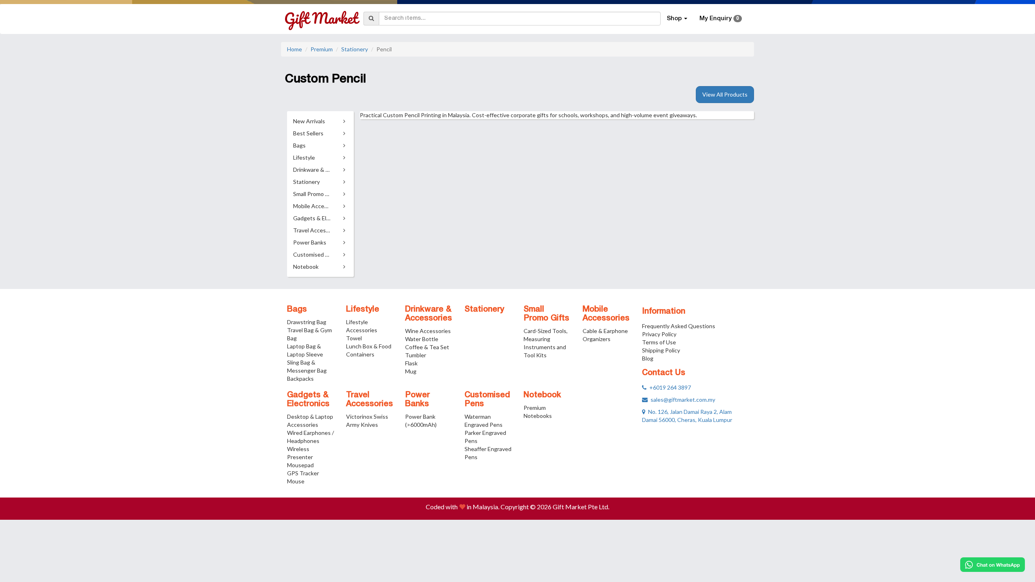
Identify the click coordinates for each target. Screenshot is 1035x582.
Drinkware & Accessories (428, 314)
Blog (647, 358)
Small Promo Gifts (546, 314)
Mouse (295, 481)
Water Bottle (421, 338)
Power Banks (417, 400)
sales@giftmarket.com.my (681, 399)
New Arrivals (309, 121)
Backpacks (300, 378)
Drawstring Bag (306, 321)
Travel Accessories (369, 400)
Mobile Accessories (606, 314)
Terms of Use (659, 342)
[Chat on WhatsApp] (992, 564)
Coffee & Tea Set (427, 347)
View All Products (725, 94)
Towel (354, 338)
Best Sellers (308, 133)
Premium (321, 49)
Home (294, 49)
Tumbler (415, 355)
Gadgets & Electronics (308, 400)
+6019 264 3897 (668, 387)
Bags (297, 309)
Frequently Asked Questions (678, 326)
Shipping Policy (661, 350)
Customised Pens (487, 400)
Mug (410, 371)
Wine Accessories (428, 330)
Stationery (354, 49)
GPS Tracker (303, 473)
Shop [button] (675, 18)
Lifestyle (362, 309)
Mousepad (300, 465)
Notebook (542, 395)
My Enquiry (719, 18)
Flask (411, 363)
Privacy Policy (659, 334)
